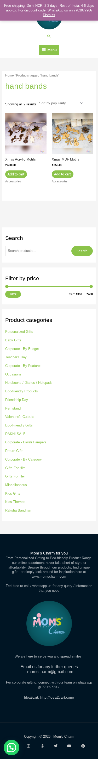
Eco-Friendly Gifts (19, 425)
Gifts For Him (15, 468)
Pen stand (13, 408)
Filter (13, 294)
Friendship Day (16, 400)
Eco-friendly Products (21, 391)
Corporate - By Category (23, 459)
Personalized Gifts (19, 332)
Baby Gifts (13, 340)
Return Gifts (14, 451)
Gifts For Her (15, 476)
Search (82, 250)
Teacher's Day (16, 357)
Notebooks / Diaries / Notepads (29, 383)
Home (9, 75)
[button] (49, 36)
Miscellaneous (16, 485)
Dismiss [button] (49, 15)
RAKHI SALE (15, 434)
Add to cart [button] (16, 174)
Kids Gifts (12, 493)
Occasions (13, 374)
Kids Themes (15, 502)
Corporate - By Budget (22, 349)
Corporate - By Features (23, 366)
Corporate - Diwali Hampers (26, 442)
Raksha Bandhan (18, 510)
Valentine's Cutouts (19, 417)
